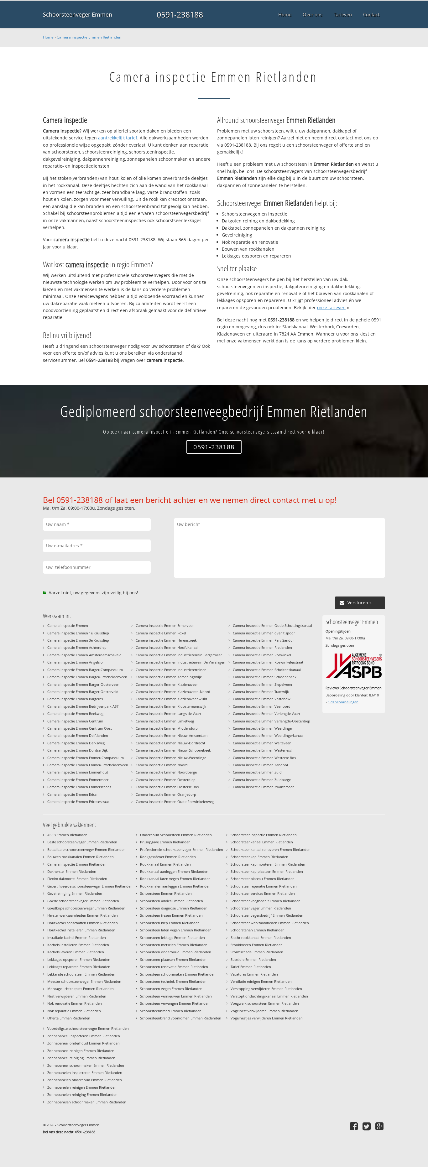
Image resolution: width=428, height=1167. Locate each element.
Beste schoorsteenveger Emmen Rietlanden (82, 842)
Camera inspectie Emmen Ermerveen (165, 625)
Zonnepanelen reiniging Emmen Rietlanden (82, 1094)
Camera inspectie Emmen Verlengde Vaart (266, 713)
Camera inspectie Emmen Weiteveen (262, 743)
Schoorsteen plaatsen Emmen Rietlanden (173, 959)
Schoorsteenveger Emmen (77, 14)
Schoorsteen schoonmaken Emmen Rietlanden (178, 974)
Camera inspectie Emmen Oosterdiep (166, 779)
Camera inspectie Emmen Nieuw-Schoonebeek (173, 750)
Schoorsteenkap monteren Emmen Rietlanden (268, 864)
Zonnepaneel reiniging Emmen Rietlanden (81, 1057)
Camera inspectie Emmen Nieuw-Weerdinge (171, 757)
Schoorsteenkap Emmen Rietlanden (259, 856)
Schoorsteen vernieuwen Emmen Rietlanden (176, 996)
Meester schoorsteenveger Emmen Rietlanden (84, 981)
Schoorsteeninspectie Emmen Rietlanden (264, 834)
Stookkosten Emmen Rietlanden (257, 944)
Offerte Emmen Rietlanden (68, 1018)
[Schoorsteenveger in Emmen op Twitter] (367, 1126)
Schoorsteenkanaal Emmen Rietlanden (262, 842)
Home (48, 37)
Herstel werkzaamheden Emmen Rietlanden (82, 915)
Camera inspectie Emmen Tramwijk (261, 691)
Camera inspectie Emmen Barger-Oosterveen (83, 684)
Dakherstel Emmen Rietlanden (71, 871)
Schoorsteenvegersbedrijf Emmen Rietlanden (267, 915)
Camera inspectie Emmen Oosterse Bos (167, 786)
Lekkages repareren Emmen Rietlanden (78, 966)
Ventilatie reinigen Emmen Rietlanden (261, 981)
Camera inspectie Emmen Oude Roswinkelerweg (175, 801)
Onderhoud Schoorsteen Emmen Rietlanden (176, 834)
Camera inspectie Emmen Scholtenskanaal (267, 669)
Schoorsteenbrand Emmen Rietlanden (170, 1010)
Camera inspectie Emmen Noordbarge (166, 772)
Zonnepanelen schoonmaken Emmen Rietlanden (86, 1102)
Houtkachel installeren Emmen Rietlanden (81, 930)
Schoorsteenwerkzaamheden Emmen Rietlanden (270, 922)
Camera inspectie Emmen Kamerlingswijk (169, 677)
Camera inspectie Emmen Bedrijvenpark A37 (82, 706)
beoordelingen (343, 702)
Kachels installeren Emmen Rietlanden (78, 944)
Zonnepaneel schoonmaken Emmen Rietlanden (85, 1065)
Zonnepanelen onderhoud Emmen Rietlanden (84, 1079)
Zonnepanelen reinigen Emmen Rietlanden (82, 1087)
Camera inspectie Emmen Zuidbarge (262, 779)
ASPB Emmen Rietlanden (67, 834)
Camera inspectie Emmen (67, 625)
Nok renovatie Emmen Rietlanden (74, 1003)
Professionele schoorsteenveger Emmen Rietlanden (181, 849)
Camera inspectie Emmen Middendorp (167, 728)
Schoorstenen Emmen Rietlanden (257, 930)
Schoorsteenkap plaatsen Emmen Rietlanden (267, 871)
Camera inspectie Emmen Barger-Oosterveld (82, 691)
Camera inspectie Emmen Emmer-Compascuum (85, 757)
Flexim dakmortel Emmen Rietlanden (77, 878)
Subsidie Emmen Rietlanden (253, 959)
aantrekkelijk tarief (117, 138)
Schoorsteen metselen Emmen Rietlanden (173, 944)
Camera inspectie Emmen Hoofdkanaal (167, 647)
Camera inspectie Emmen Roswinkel (262, 655)
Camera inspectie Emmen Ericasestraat (78, 801)
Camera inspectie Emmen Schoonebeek (264, 677)
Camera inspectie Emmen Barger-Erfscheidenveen (87, 677)
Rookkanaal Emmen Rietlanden (165, 864)
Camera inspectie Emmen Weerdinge (262, 728)
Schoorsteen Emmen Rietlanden (166, 893)
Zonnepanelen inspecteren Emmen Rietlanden (84, 1072)
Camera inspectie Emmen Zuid (257, 772)
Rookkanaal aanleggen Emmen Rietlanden (174, 871)
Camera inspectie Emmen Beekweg (75, 713)
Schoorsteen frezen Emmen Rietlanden (171, 915)
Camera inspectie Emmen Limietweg (165, 721)
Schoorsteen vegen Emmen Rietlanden (171, 988)
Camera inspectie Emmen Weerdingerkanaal (268, 735)
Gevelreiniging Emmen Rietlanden (74, 893)
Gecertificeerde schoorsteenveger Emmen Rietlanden (90, 886)
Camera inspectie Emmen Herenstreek (166, 640)
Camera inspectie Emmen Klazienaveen (167, 684)
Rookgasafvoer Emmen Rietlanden (168, 856)
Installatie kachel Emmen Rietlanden (76, 937)
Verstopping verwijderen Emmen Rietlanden (266, 988)
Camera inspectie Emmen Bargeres (75, 698)
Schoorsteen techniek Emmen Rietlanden (173, 981)
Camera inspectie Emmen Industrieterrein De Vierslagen (180, 662)
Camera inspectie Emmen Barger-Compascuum (85, 669)
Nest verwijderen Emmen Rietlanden (76, 996)
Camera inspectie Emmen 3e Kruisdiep (78, 640)
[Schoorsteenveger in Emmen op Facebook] (354, 1126)
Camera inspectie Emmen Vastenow (261, 698)
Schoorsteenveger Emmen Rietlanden (261, 908)
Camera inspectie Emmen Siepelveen (262, 684)
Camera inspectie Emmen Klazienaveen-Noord (173, 691)
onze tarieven (331, 307)
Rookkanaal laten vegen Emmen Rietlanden (175, 878)
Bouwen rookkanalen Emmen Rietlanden (80, 856)
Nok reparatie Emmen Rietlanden (74, 1010)
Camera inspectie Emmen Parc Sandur (263, 640)
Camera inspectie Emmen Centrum (75, 721)
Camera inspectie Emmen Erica (72, 794)
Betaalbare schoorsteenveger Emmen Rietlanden (86, 849)
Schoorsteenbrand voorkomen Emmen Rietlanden (180, 1018)
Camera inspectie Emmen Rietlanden (89, 37)
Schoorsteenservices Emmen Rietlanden (263, 893)
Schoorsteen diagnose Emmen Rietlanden (173, 908)
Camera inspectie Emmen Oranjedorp (166, 794)
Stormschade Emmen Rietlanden (257, 952)
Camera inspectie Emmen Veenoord (261, 706)
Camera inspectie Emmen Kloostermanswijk (171, 706)
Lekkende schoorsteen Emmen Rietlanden (81, 974)
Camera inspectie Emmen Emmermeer (77, 779)
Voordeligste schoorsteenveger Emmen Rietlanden (88, 1028)
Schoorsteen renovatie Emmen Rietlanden (174, 966)
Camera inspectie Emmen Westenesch (263, 750)
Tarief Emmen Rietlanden (251, 966)
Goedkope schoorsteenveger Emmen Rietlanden (86, 908)
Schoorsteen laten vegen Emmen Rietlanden (175, 930)
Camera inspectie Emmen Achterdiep (77, 647)
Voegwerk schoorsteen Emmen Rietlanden (265, 1003)
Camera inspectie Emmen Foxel (161, 633)
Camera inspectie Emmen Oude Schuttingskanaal (272, 625)
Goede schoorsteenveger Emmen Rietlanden (83, 901)
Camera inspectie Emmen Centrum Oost (79, 728)
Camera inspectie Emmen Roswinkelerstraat (268, 662)
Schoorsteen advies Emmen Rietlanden (171, 901)
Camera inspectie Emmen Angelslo (75, 662)
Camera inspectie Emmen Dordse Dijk (77, 750)
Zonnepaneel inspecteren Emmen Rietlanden (83, 1036)
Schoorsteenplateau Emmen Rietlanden (263, 878)
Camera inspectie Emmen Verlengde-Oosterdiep (271, 721)
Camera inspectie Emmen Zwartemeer (263, 786)
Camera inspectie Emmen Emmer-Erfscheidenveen (87, 765)
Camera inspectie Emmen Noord (162, 765)
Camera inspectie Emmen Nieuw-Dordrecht (170, 743)
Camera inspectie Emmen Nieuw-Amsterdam (171, 735)
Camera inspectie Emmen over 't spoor (264, 633)
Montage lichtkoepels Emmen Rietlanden (80, 988)
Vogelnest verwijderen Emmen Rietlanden (264, 1010)
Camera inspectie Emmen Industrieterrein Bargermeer (179, 655)
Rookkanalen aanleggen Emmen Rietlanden (175, 886)
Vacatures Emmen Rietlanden (254, 974)
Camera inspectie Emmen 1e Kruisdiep (78, 633)
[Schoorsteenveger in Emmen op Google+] (380, 1126)
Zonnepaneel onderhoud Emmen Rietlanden (83, 1043)
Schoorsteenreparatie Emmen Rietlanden (264, 886)
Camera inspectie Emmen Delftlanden (77, 735)
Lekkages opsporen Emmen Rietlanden (78, 959)
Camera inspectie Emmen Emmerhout (77, 772)
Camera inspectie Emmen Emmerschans (79, 786)
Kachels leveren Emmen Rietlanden (75, 952)
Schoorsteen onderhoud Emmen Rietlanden (175, 952)
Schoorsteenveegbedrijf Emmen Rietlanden (265, 901)
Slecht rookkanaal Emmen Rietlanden (261, 937)
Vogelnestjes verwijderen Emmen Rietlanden (267, 1018)
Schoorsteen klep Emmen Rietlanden (170, 922)
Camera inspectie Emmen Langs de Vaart (168, 713)
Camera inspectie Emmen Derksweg (76, 743)
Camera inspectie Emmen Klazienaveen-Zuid (171, 698)
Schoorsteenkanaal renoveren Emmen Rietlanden (271, 849)
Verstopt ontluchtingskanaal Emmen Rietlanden (269, 996)
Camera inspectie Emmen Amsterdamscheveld (84, 655)
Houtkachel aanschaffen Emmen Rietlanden (82, 922)
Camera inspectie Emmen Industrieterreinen (171, 669)
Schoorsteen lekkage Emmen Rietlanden (172, 937)
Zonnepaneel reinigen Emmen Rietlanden (80, 1050)
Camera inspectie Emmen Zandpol (260, 765)
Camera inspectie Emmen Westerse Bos (264, 757)
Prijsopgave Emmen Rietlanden (165, 842)
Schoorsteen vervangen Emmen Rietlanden (175, 1003)
